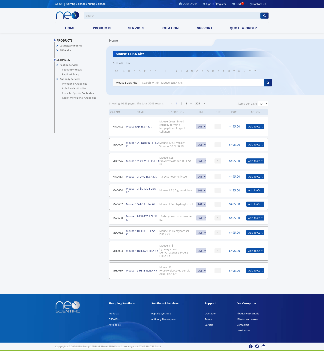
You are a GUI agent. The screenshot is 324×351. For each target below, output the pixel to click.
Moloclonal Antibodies (74, 83)
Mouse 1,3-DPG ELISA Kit (141, 176)
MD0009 (117, 144)
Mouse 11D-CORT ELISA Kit (140, 232)
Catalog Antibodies (71, 45)
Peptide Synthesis (161, 313)
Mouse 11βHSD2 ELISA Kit (142, 251)
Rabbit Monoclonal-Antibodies (79, 97)
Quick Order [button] (190, 4)
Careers (209, 324)
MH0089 (117, 270)
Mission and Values (247, 319)
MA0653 (118, 176)
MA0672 (118, 126)
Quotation (210, 313)
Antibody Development (164, 319)
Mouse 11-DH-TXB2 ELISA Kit (142, 217)
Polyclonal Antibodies (74, 88)
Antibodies (115, 324)
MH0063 (117, 251)
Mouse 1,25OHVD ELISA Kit (142, 161)
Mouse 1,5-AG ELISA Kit (140, 204)
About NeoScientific (248, 313)
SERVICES (136, 28)
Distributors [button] (243, 330)
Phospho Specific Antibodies (78, 93)
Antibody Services (70, 79)
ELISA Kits (65, 50)
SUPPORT (204, 28)
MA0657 (118, 204)
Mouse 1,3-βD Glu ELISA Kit (141, 190)
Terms (208, 319)
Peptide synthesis (72, 69)
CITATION (170, 28)
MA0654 (118, 190)
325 (197, 103)
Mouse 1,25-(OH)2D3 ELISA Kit (142, 144)
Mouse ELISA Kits (126, 82)
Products (114, 313)
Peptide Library (70, 74)
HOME (70, 28)
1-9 (116, 71)
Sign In (210, 4)
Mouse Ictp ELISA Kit (139, 126)
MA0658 (118, 218)
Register (221, 4)
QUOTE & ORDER (243, 28)
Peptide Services (69, 65)
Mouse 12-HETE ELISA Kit (141, 270)
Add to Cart (255, 126)
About (58, 4)
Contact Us (243, 324)
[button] (57, 46)
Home (113, 40)
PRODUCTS (102, 28)
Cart (238, 4)
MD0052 (117, 232)
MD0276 (117, 161)
